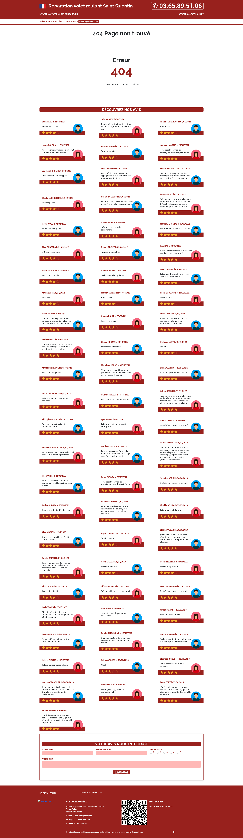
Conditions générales (91, 793)
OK (174, 832)
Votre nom (48, 749)
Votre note (156, 749)
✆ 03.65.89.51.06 (177, 5)
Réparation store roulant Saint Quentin (58, 14)
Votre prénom (103, 749)
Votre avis (47, 759)
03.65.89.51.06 (84, 820)
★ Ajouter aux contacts (161, 806)
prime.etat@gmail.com (83, 816)
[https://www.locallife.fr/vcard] (134, 812)
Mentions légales (47, 793)
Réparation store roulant (191, 14)
